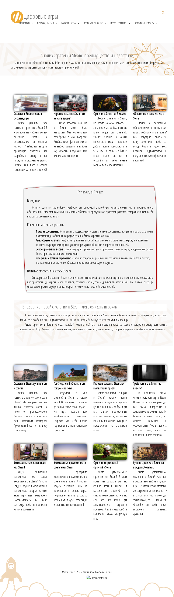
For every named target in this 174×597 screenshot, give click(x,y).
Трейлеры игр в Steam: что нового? (147, 385)
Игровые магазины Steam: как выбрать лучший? (69, 116)
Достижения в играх (93, 23)
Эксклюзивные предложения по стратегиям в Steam (70, 465)
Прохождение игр (45, 23)
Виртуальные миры (144, 23)
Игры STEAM (24, 23)
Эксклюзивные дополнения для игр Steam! (30, 465)
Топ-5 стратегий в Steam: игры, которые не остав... (70, 385)
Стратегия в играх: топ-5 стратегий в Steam (105, 465)
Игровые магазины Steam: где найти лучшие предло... (109, 385)
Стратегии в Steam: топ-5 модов (109, 114)
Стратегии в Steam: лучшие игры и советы (30, 385)
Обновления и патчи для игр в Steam (148, 116)
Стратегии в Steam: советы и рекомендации (28, 116)
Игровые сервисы (119, 23)
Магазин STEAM (69, 23)
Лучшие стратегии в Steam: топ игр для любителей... (148, 465)
